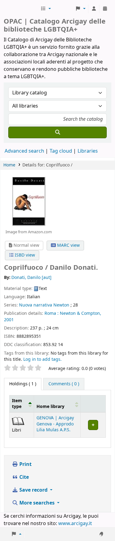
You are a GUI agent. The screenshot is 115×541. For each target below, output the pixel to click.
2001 (9, 320)
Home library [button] (50, 406)
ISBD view (24, 255)
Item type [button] (17, 404)
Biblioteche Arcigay (21, 9)
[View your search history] (105, 9)
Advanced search (24, 151)
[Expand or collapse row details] (92, 425)
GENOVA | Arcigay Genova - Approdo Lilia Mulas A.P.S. (55, 424)
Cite (23, 477)
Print (25, 464)
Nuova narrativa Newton (44, 305)
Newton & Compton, (80, 313)
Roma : (51, 313)
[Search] (57, 132)
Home (9, 165)
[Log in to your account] (94, 9)
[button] (45, 9)
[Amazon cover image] (28, 201)
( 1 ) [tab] (22, 384)
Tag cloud (61, 151)
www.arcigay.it (75, 523)
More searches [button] (37, 503)
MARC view (68, 245)
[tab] (63, 384)
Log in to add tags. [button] (42, 359)
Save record (33, 490)
